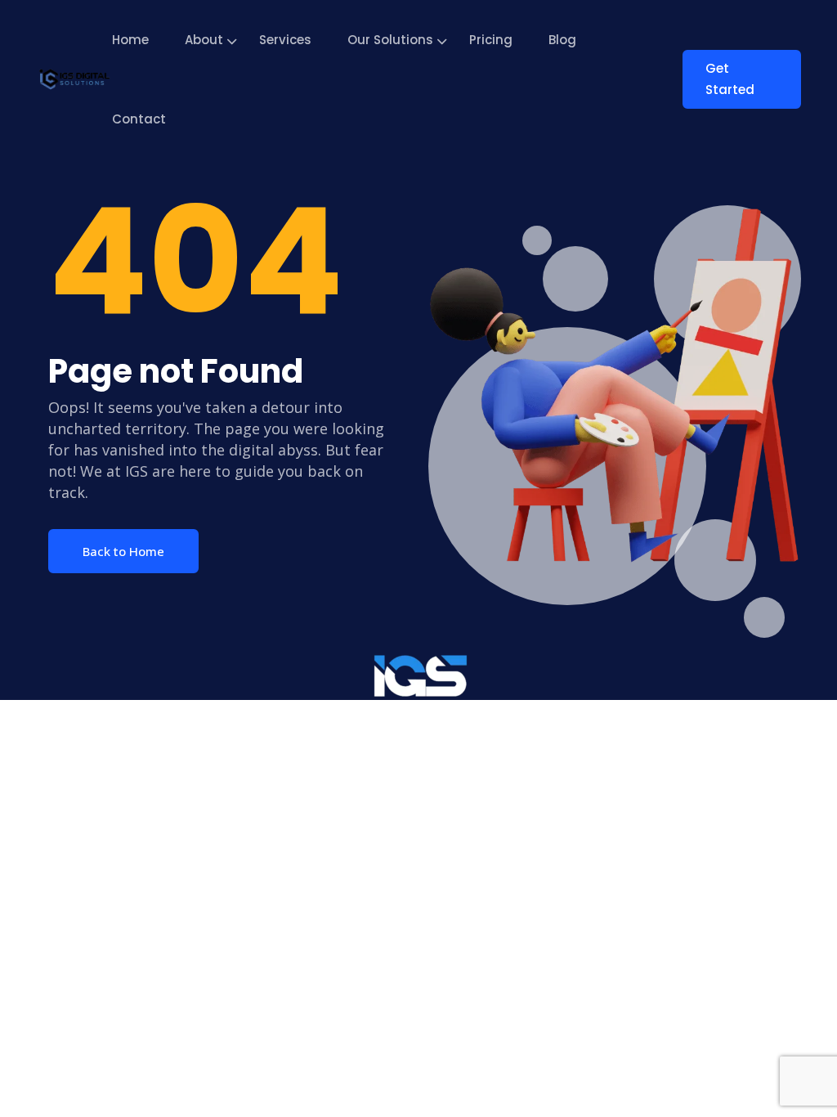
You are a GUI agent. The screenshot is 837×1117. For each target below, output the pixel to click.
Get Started (729, 79)
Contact (139, 119)
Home (130, 39)
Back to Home (123, 551)
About (204, 39)
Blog (562, 39)
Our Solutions (390, 39)
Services (285, 39)
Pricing (490, 39)
